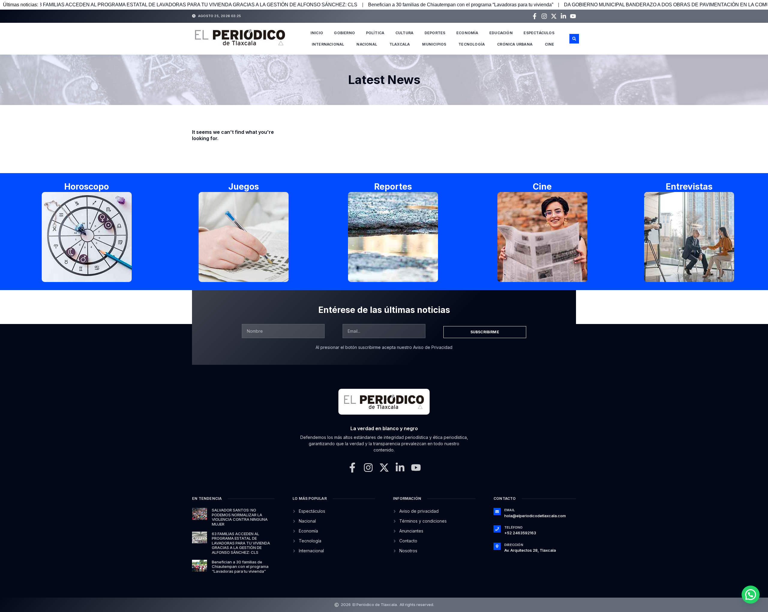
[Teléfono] (497, 528)
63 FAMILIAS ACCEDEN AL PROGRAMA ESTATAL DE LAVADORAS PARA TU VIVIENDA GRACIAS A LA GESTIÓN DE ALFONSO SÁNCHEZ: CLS (241, 543)
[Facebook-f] (535, 16)
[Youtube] (573, 16)
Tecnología (471, 44)
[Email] (497, 511)
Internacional (328, 44)
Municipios (434, 44)
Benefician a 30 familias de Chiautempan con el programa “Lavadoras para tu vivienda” (407, 4)
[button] (574, 39)
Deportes (435, 33)
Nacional (366, 44)
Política (375, 33)
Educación (501, 33)
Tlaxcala (399, 44)
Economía (467, 33)
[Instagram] (544, 16)
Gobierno (344, 33)
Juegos (243, 187)
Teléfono (513, 527)
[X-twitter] (554, 16)
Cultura (404, 33)
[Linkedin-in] (563, 16)
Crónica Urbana (514, 44)
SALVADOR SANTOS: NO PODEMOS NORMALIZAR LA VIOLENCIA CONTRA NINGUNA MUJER (240, 517)
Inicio (316, 33)
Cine (549, 44)
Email (509, 510)
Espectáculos (539, 33)
